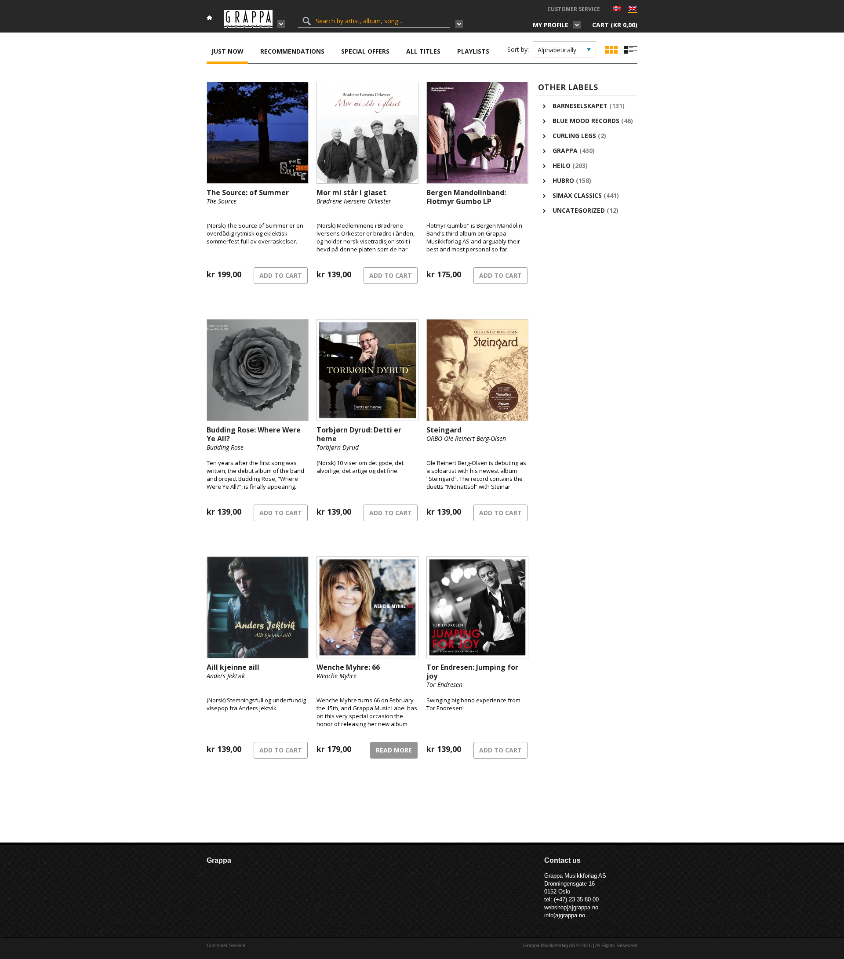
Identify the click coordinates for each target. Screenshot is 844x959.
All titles (423, 51)
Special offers (365, 51)
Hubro (563, 180)
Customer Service (573, 9)
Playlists (473, 51)
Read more (394, 750)
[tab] (227, 52)
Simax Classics (577, 195)
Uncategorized (579, 210)
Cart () (614, 25)
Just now (227, 51)
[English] (632, 10)
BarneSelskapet (580, 106)
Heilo (562, 165)
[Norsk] (617, 9)
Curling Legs (574, 135)
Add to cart (280, 275)
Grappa (565, 150)
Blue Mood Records (586, 120)
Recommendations (292, 51)
